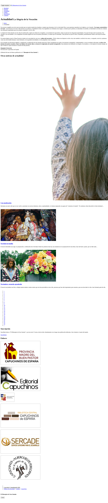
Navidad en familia (7, 243)
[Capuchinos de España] (20, 366)
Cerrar (2, 497)
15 (4, 312)
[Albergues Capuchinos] (20, 480)
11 (4, 307)
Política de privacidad (9, 489)
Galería (5, 12)
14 (4, 311)
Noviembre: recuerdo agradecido (11, 284)
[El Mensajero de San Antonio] (18, 5)
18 (4, 317)
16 (4, 314)
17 (4, 315)
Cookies (18, 489)
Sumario (6, 9)
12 (4, 308)
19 (4, 318)
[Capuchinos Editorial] (20, 392)
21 (4, 321)
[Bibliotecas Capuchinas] (20, 429)
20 (4, 319)
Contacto (6, 15)
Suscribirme (7, 14)
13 (4, 309)
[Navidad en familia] (28, 240)
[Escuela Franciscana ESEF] (7, 403)
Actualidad (6, 11)
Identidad (6, 8)
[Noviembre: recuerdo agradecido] (28, 281)
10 (4, 305)
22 (4, 322)
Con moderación (6, 203)
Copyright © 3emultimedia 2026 (12, 487)
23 (4, 324)
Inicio (5, 23)
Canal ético (24, 489)
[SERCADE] (20, 454)
